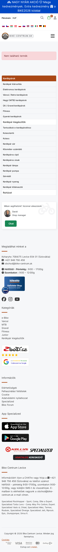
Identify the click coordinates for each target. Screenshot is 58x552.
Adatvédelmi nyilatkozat (15, 398)
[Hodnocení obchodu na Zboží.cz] (15, 348)
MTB (4, 324)
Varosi (5, 321)
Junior (5, 334)
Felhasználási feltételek (14, 391)
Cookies (5, 540)
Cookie (5, 394)
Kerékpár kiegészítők (13, 338)
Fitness (5, 331)
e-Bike (5, 317)
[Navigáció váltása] (45, 36)
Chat (11, 223)
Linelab (33, 547)
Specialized (8, 401)
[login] (54, 17)
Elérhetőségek (9, 387)
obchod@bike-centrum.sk (18, 263)
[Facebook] (4, 298)
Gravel (5, 328)
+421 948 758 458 (15, 260)
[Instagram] (9, 298)
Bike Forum (8, 404)
